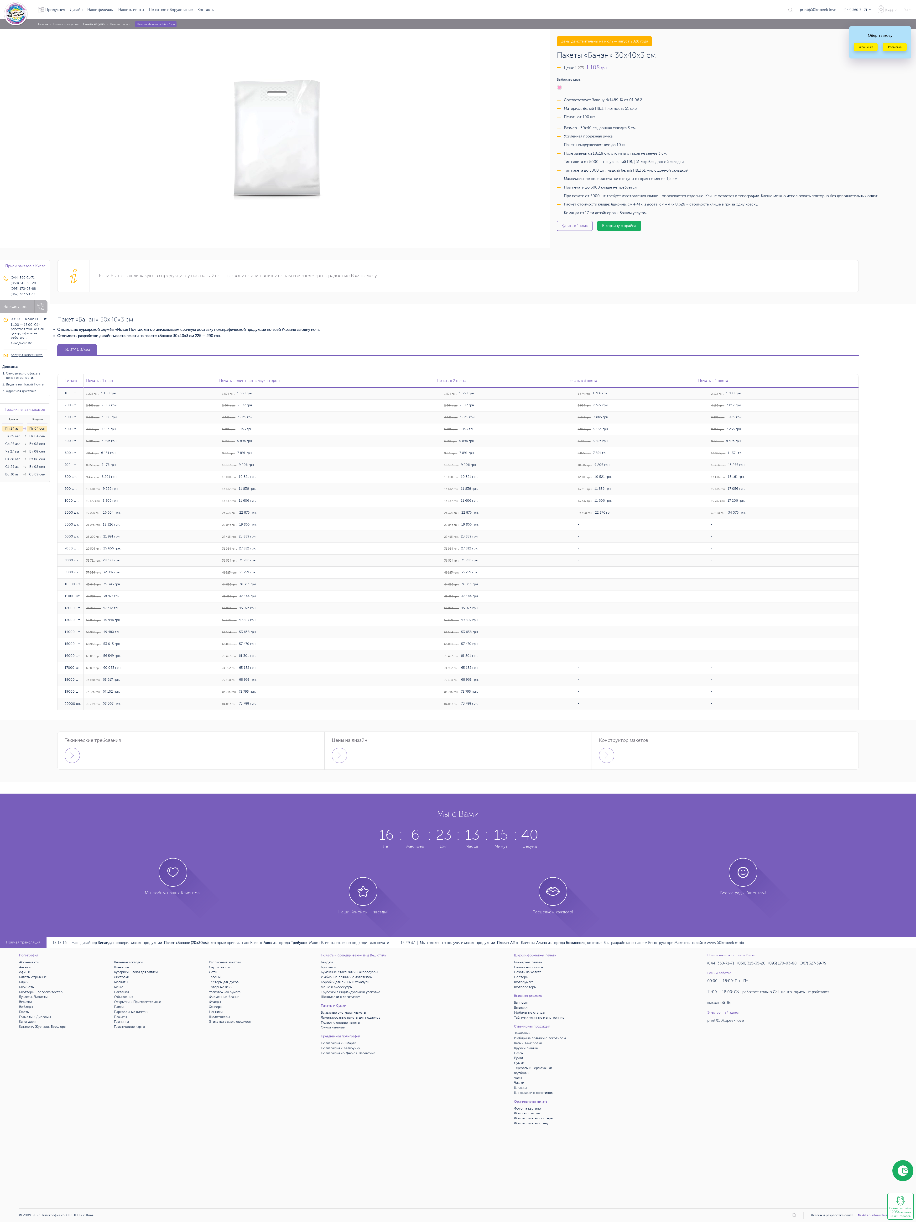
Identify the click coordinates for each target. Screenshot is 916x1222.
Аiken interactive (874, 1215)
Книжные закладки (128, 962)
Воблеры (26, 1007)
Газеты (24, 1012)
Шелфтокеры (219, 1017)
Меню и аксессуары (336, 987)
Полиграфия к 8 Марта (338, 1043)
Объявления (123, 997)
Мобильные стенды (529, 1012)
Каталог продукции (65, 24)
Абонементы (29, 962)
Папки (119, 1007)
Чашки (519, 1083)
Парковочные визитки (131, 1012)
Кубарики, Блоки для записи (136, 972)
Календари (27, 1021)
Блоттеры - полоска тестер (40, 992)
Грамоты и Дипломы (35, 1017)
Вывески (520, 1007)
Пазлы (518, 1053)
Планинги (121, 1021)
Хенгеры (215, 1007)
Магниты (121, 982)
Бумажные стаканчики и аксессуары (349, 972)
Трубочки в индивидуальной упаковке (350, 992)
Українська (866, 47)
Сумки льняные (333, 1027)
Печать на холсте (527, 972)
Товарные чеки (220, 987)
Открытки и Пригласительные (137, 1002)
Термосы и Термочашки (533, 1068)
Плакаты (120, 1017)
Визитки (25, 1002)
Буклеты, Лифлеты (33, 997)
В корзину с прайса (619, 226)
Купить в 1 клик (575, 226)
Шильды (520, 1088)
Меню (118, 987)
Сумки (519, 1063)
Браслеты (328, 967)
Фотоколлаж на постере (533, 1118)
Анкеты (25, 967)
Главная (43, 24)
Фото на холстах (527, 1113)
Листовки (121, 977)
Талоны (214, 977)
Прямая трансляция (23, 942)
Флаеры (215, 1002)
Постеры (521, 977)
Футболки (521, 1073)
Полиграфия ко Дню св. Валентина (348, 1053)
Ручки (518, 1058)
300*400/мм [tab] (77, 349)
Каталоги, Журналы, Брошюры (42, 1026)
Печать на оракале (528, 967)
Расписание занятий (225, 962)
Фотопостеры (525, 987)
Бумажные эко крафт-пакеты (343, 1012)
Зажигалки (522, 1033)
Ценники (216, 1012)
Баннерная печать (528, 962)
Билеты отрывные (33, 977)
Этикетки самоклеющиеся (230, 1021)
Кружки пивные (526, 1048)
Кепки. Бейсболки (528, 1043)
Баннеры (520, 1002)
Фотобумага (523, 982)
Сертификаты (219, 967)
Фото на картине (527, 1108)
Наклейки (121, 992)
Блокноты (26, 987)
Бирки (23, 982)
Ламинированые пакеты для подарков (350, 1017)
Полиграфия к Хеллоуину (340, 1048)
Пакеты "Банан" (120, 24)
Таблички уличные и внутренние (539, 1017)
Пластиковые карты (129, 1026)
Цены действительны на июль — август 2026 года (604, 41)
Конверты (121, 967)
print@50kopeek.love (818, 10)
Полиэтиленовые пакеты (340, 1022)
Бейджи (327, 962)
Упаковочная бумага (224, 992)
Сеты (213, 972)
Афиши (24, 972)
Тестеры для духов (224, 982)
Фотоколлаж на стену (531, 1123)
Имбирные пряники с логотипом (347, 977)
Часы (518, 1078)
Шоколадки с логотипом (340, 997)
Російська (894, 47)
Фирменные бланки (224, 997)
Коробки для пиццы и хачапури (345, 982)
